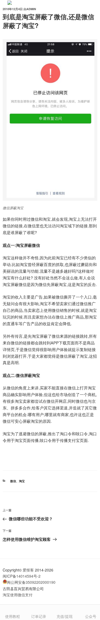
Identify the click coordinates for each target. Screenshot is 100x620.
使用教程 (12, 616)
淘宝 (22, 481)
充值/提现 (65, 616)
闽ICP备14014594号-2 (22, 576)
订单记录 (38, 616)
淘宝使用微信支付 (18, 594)
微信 (13, 481)
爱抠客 (28, 570)
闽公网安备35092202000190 (31, 582)
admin (31, 9)
